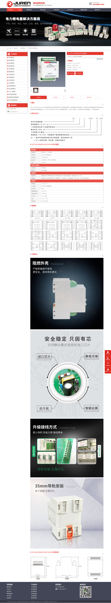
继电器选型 (84, 9)
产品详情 (38, 97)
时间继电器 (11, 60)
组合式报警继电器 (13, 100)
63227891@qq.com (13, 111)
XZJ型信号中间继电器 (77, 56)
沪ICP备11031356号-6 (52, 601)
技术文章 (70, 9)
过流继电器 (11, 68)
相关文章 (89, 97)
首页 (11, 48)
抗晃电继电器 (12, 85)
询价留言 (80, 73)
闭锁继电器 (11, 77)
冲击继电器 (11, 83)
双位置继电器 (12, 88)
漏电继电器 (11, 71)
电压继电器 (11, 63)
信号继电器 (11, 74)
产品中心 (10, 9)
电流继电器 (11, 66)
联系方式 (97, 9)
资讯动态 (56, 9)
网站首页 (29, 9)
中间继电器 (11, 57)
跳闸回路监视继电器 (14, 97)
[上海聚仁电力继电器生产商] (19, 6)
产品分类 (71, 73)
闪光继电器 (11, 80)
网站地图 (46, 601)
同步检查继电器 (13, 94)
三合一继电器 (12, 91)
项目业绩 (42, 9)
